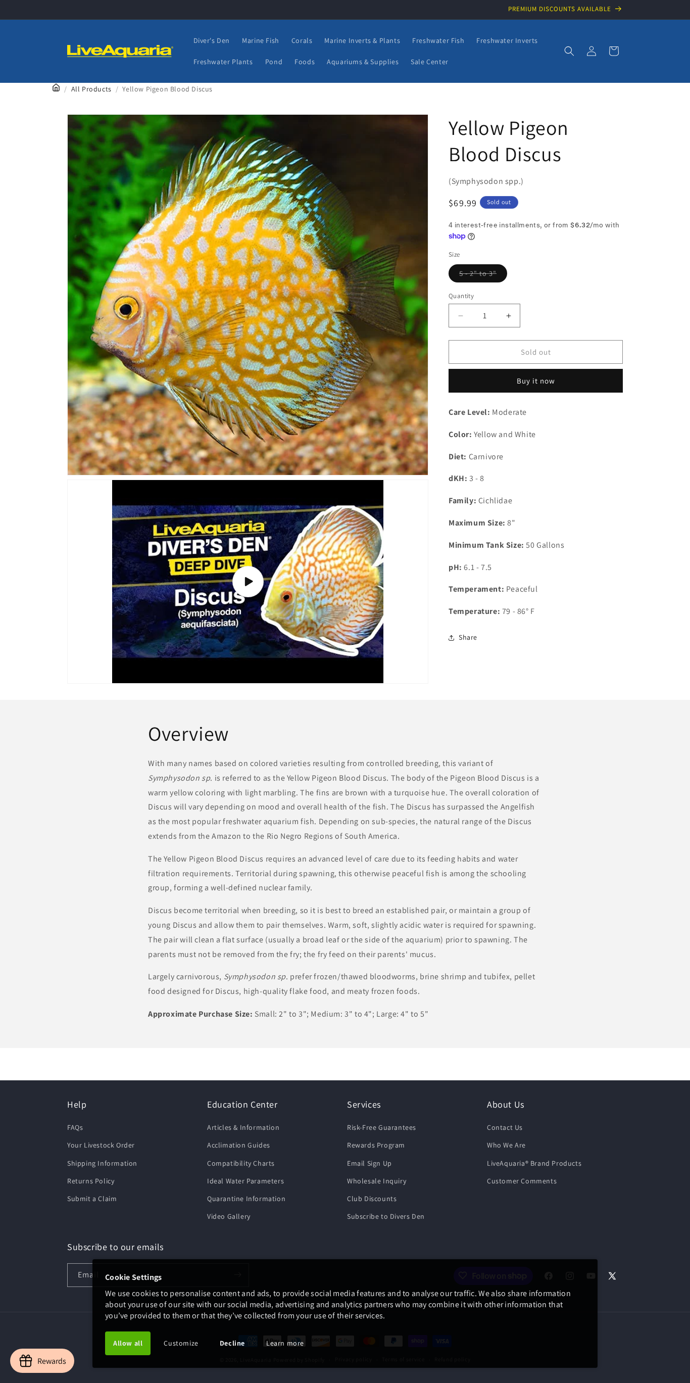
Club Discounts (372, 1198)
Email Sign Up (369, 1163)
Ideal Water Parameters (245, 1180)
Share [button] (468, 637)
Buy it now (536, 381)
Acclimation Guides (238, 1145)
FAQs (75, 1127)
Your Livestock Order (101, 1145)
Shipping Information (102, 1163)
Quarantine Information (246, 1198)
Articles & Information (243, 1127)
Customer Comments (522, 1180)
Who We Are (506, 1145)
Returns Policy (90, 1180)
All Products (91, 88)
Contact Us (505, 1127)
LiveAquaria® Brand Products (534, 1163)
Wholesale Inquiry (376, 1180)
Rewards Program (376, 1145)
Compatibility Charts (241, 1163)
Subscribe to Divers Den (386, 1216)
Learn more (285, 1343)
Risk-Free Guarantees (381, 1127)
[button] (569, 51)
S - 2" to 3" (483, 275)
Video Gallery (229, 1216)
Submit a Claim (92, 1198)
